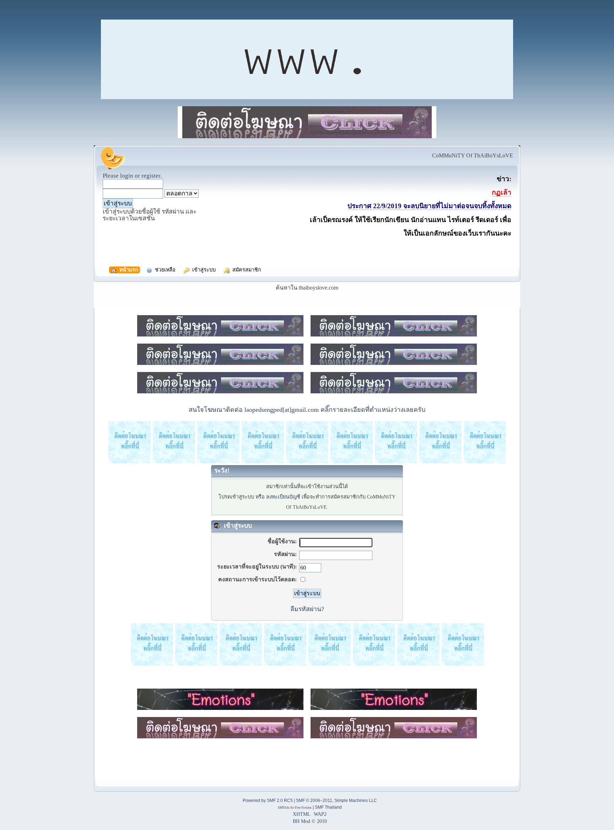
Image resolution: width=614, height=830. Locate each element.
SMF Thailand (328, 807)
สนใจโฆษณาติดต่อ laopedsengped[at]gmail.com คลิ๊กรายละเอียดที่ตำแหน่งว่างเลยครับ (307, 409)
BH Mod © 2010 (310, 821)
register (150, 175)
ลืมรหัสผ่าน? (307, 609)
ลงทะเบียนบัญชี (283, 497)
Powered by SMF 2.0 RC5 (268, 800)
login (126, 175)
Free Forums (303, 807)
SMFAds (284, 807)
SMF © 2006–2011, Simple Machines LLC (336, 800)
